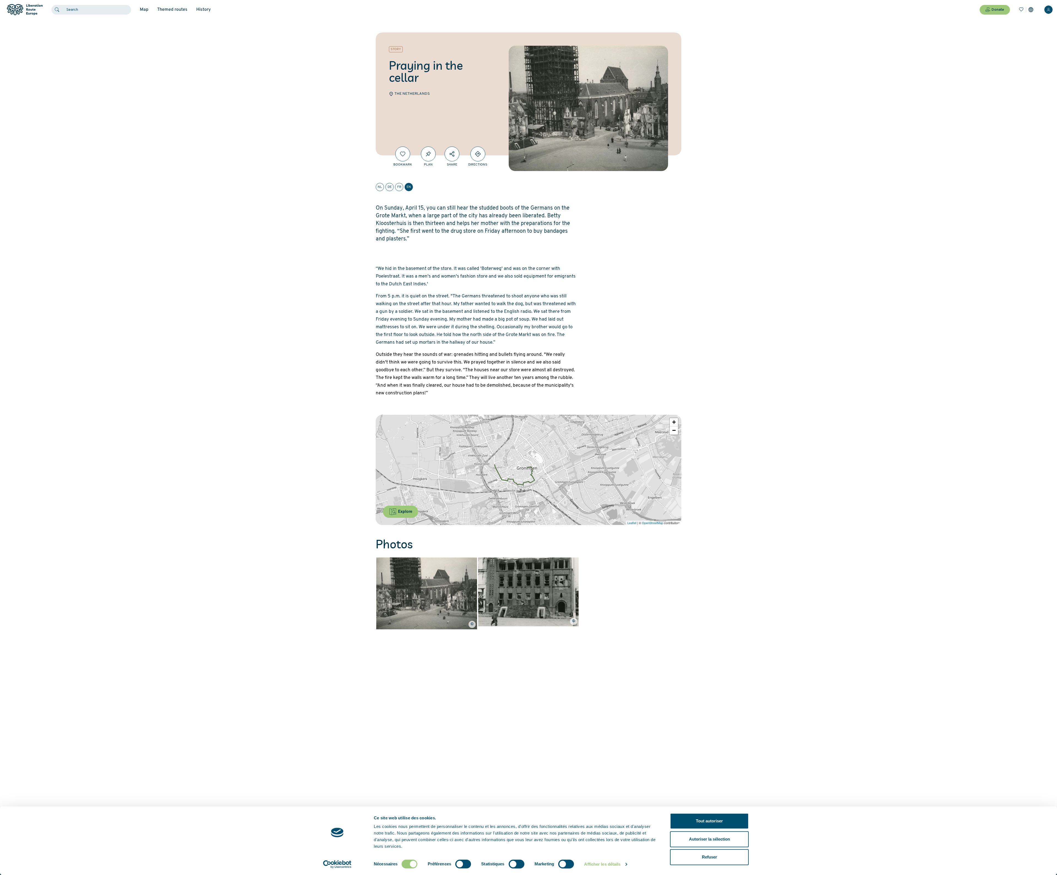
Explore (404, 511)
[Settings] (1031, 9)
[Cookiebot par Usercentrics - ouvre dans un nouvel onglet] (337, 864)
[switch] (463, 864)
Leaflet (631, 523)
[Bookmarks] (1021, 9)
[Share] (452, 154)
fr (399, 187)
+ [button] (674, 422)
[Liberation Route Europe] (24, 10)
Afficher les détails (602, 864)
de (390, 187)
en (409, 187)
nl (380, 187)
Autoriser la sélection (709, 839)
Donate (997, 10)
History (203, 9)
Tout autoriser (709, 821)
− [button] (674, 430)
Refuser (709, 857)
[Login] (1048, 10)
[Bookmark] (402, 154)
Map (144, 9)
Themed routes (172, 9)
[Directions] (477, 154)
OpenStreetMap (652, 523)
